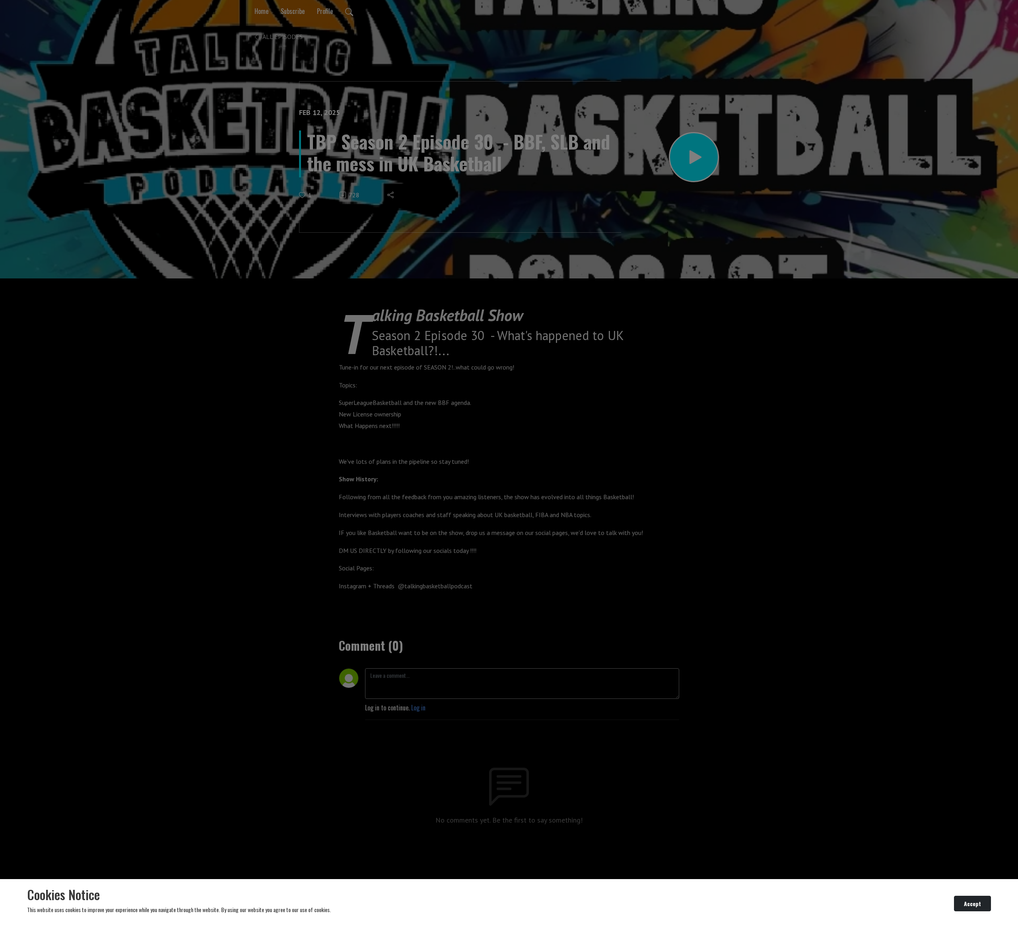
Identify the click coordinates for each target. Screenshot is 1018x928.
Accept (972, 903)
